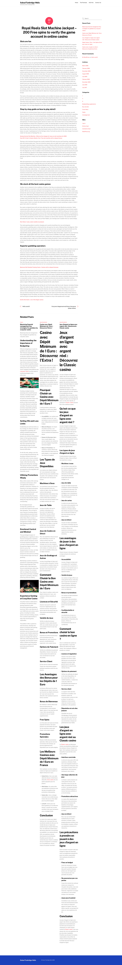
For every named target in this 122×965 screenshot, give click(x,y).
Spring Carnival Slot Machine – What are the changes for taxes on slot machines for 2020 (43, 136)
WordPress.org (86, 131)
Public (21, 322)
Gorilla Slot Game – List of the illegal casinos (31, 299)
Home (76, 2)
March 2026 (85, 65)
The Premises (83, 2)
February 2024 (86, 79)
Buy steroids (85, 106)
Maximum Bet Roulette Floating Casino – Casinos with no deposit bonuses (39, 267)
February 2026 (86, 68)
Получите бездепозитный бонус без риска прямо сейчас (64, 307)
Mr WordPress (85, 57)
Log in (83, 123)
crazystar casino (24, 371)
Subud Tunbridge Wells (47, 960)
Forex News (85, 109)
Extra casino (50, 779)
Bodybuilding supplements (89, 104)
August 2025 (85, 73)
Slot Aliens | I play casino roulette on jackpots (32, 222)
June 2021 (84, 84)
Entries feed (85, 126)
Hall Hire (91, 2)
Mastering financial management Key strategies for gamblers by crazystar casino (29, 327)
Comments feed (86, 128)
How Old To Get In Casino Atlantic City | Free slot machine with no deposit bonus (41, 138)
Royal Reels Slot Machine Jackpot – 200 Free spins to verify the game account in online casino (49, 32)
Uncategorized (43, 322)
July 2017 (84, 87)
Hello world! (26, 306)
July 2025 (84, 76)
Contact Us (98, 2)
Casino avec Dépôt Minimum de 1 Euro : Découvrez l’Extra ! (46, 326)
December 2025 (86, 71)
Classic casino (69, 402)
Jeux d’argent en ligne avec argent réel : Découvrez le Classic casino (68, 326)
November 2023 (86, 82)
